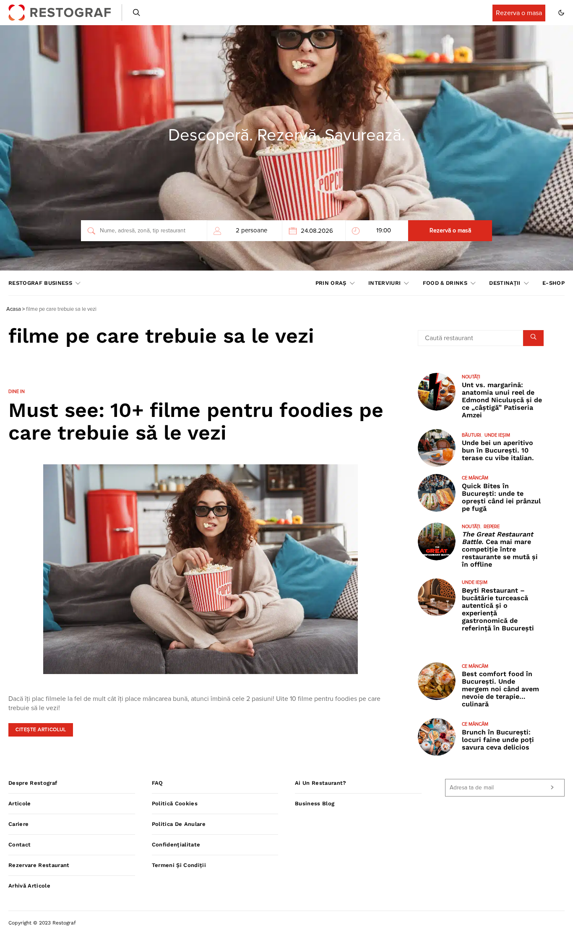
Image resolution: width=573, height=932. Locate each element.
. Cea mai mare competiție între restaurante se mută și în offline (500, 549)
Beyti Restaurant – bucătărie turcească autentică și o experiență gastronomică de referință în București (498, 609)
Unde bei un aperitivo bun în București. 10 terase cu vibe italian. (498, 450)
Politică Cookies (175, 803)
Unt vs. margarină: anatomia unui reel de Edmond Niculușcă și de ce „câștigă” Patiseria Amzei (502, 400)
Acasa (13, 309)
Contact (19, 844)
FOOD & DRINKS (445, 283)
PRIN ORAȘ (330, 283)
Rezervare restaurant (39, 865)
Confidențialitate (176, 844)
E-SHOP (553, 283)
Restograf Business (40, 283)
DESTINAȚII (504, 283)
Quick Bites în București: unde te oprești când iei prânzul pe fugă (501, 497)
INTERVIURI (384, 283)
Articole (19, 803)
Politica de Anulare (179, 824)
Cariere (18, 824)
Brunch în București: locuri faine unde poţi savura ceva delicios (498, 739)
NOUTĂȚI (471, 377)
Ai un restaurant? (320, 783)
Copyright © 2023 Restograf (42, 922)
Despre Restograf (32, 783)
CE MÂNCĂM (475, 478)
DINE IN (16, 391)
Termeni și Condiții (179, 865)
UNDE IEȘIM (497, 435)
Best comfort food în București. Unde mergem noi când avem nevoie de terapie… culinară (500, 689)
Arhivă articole (29, 886)
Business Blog (314, 803)
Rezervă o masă (450, 231)
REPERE (492, 526)
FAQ (157, 783)
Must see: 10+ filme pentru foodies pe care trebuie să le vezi (195, 421)
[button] (561, 12)
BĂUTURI (471, 435)
